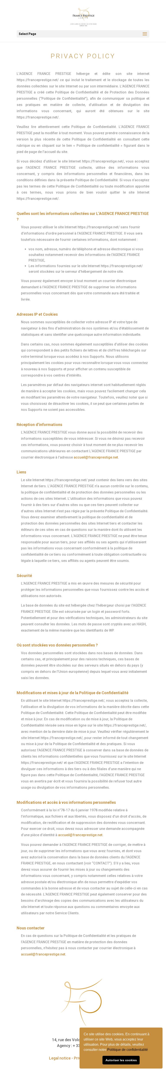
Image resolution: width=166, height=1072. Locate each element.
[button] (149, 1050)
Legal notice (60, 1058)
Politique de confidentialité (128, 1050)
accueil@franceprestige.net (96, 457)
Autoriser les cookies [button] (121, 1060)
